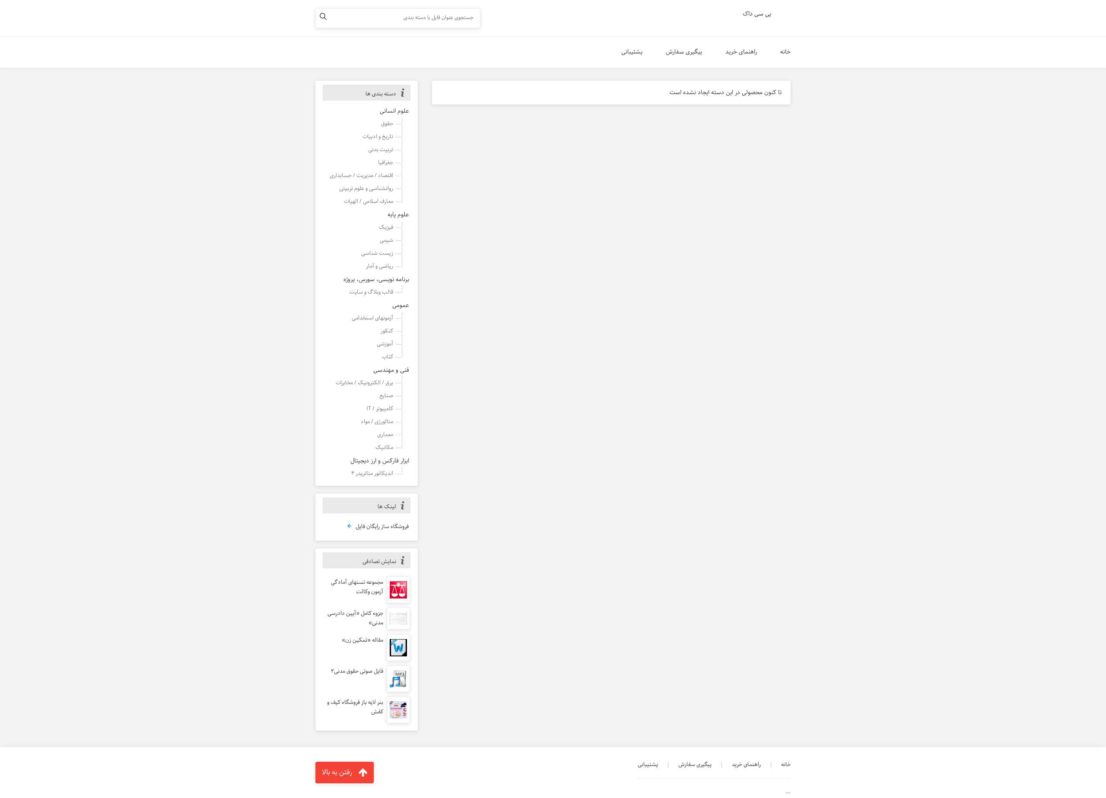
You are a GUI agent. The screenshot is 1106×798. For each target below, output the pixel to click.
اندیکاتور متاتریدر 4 (372, 473)
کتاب (387, 357)
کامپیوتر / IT (379, 409)
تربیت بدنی (380, 150)
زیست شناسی (377, 253)
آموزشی (385, 344)
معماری (385, 435)
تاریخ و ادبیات (377, 137)
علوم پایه (398, 214)
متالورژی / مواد (377, 422)
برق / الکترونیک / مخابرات (364, 383)
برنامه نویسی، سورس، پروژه (376, 279)
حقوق (387, 124)
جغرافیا (385, 163)
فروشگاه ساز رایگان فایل (382, 527)
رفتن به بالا (337, 772)
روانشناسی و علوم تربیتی (366, 188)
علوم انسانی (394, 111)
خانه (785, 52)
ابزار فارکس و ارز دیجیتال (379, 461)
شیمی (386, 240)
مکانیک (384, 448)
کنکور (387, 331)
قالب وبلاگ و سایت (371, 292)
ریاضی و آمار (379, 266)
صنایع (386, 396)
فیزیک (386, 227)
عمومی (400, 305)
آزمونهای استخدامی (372, 318)
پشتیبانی (631, 52)
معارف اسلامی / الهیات (368, 201)
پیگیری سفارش (684, 52)
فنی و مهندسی (391, 370)
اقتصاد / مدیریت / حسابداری (361, 175)
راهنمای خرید (741, 52)
